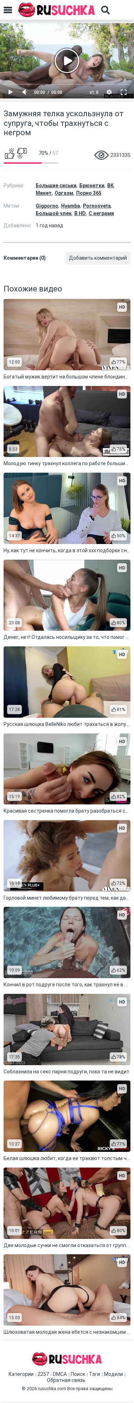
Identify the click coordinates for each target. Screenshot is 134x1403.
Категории (21, 1374)
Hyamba (70, 206)
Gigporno (47, 206)
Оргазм (64, 193)
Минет (44, 193)
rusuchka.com (52, 1388)
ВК (110, 185)
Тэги (94, 1374)
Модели (113, 1374)
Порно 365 (88, 193)
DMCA (60, 1374)
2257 (43, 1374)
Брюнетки (91, 185)
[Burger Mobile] (8, 10)
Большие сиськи (56, 185)
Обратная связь (66, 1380)
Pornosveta (97, 206)
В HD (80, 213)
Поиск (78, 1374)
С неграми (101, 213)
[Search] (105, 10)
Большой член (53, 213)
